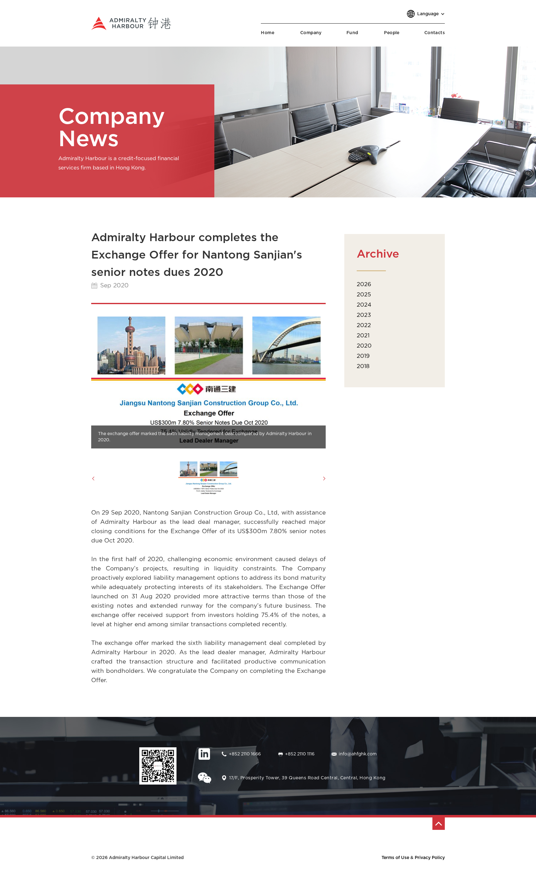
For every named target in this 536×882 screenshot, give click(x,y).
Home (267, 33)
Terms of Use (395, 858)
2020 (364, 346)
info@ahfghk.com (358, 754)
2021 (363, 336)
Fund (352, 33)
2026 (364, 284)
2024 (364, 305)
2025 (364, 295)
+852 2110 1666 (245, 754)
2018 (363, 366)
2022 (364, 325)
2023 (364, 315)
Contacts (434, 33)
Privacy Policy (430, 858)
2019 (363, 356)
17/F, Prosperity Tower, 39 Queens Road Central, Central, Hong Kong (307, 778)
